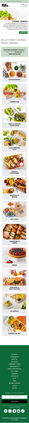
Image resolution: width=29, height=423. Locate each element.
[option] (14, 21)
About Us (14, 359)
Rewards (14, 373)
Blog (14, 378)
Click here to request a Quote (13, 49)
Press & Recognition (14, 368)
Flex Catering (14, 419)
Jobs (14, 381)
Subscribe (14, 401)
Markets (14, 354)
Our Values (14, 361)
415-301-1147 (18, 52)
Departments (14, 356)
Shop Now (23, 32)
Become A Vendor (14, 383)
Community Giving (14, 364)
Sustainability (14, 366)
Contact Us (14, 376)
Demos (15, 385)
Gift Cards (14, 371)
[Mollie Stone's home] (8, 5)
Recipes (14, 388)
